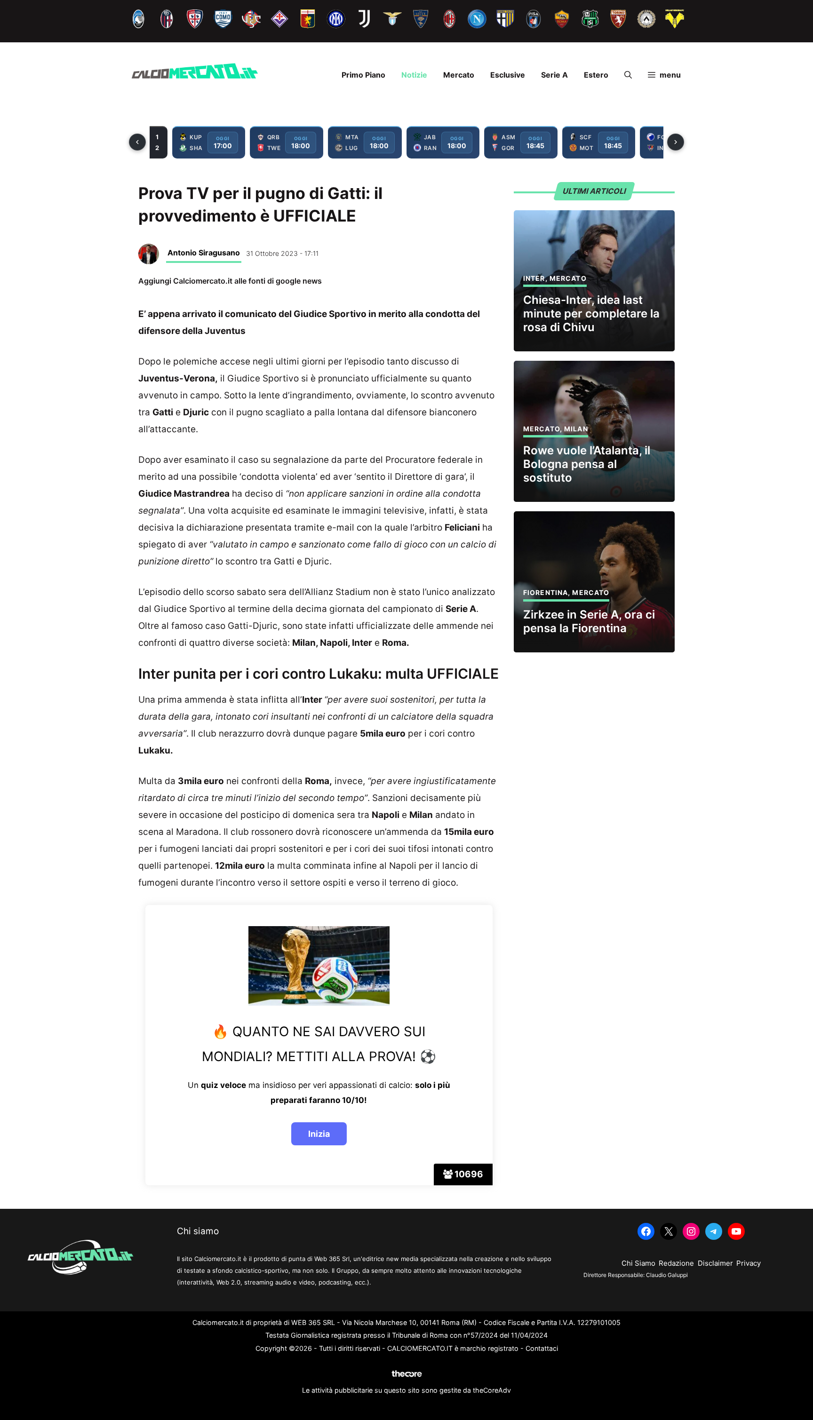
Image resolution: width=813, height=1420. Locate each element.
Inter (534, 278)
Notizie (414, 74)
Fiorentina (545, 592)
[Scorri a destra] (675, 142)
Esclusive (507, 74)
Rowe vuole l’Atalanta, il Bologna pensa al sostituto (586, 464)
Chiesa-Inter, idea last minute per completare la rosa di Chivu (591, 313)
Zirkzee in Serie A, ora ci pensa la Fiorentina (589, 621)
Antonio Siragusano (203, 252)
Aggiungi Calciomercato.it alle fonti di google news (230, 281)
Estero (596, 74)
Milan (576, 429)
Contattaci (542, 1348)
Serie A (554, 74)
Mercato (458, 74)
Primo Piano (363, 74)
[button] (628, 75)
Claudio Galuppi (667, 1274)
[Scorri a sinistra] (137, 142)
